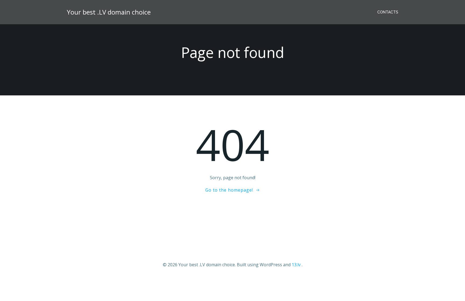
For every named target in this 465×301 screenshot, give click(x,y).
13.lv (296, 265)
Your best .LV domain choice (109, 12)
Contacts (387, 12)
